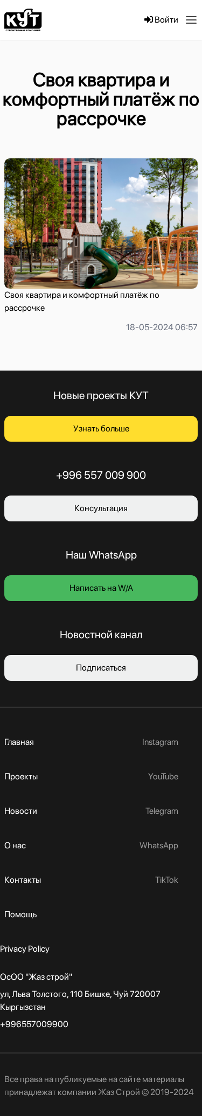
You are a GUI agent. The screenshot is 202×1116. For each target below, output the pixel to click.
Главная (19, 742)
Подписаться (101, 667)
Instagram (160, 742)
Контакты (22, 880)
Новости (20, 811)
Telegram (161, 811)
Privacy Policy (25, 949)
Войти (165, 20)
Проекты (21, 776)
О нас (15, 845)
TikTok (166, 880)
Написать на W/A (101, 588)
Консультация (101, 508)
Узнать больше (101, 428)
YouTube (163, 776)
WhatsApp (159, 845)
